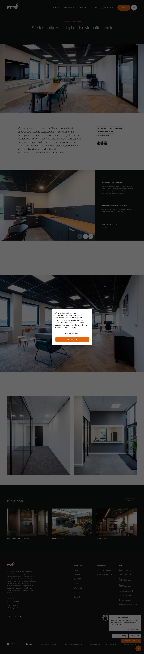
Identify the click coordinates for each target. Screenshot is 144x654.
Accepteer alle (72, 339)
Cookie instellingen (72, 333)
